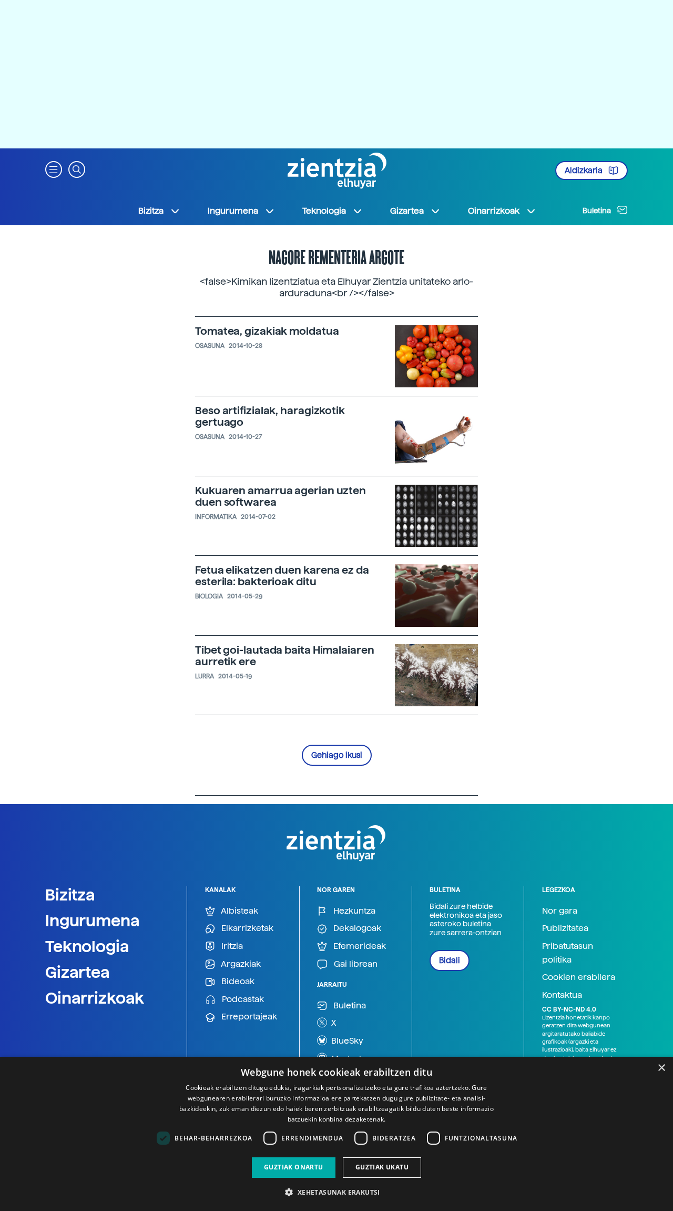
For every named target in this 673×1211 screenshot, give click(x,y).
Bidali (449, 960)
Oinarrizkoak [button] (493, 211)
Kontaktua (562, 995)
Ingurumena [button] (233, 211)
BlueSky (346, 1041)
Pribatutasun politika (567, 953)
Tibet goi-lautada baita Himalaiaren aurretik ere (284, 656)
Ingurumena (92, 920)
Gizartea (77, 972)
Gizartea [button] (407, 211)
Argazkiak (240, 964)
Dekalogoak (356, 928)
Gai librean (355, 964)
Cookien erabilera (578, 977)
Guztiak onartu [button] (293, 1167)
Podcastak (242, 999)
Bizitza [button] (151, 211)
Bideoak (236, 981)
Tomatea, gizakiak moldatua (267, 331)
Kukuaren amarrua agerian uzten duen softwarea (280, 496)
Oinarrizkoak (94, 997)
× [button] (661, 1068)
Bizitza (70, 894)
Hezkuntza (353, 911)
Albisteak (238, 911)
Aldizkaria (584, 170)
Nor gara (559, 911)
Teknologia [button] (324, 211)
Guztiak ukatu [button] (382, 1167)
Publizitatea (565, 928)
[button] (53, 168)
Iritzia (231, 946)
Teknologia (87, 946)
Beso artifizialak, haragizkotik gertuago (270, 416)
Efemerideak (358, 946)
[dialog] (336, 1134)
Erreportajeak (248, 1017)
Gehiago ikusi (336, 755)
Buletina (598, 210)
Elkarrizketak (246, 928)
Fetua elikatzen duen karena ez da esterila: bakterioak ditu (282, 576)
